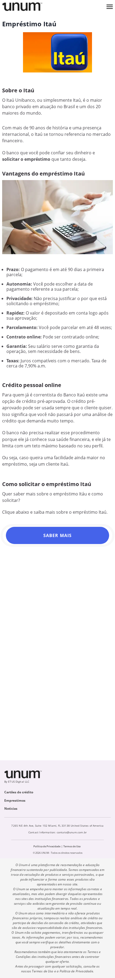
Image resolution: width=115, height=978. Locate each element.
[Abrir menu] (109, 7)
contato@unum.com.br (72, 832)
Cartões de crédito (18, 792)
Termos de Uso (72, 846)
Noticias (10, 808)
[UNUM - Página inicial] (22, 7)
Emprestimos (14, 800)
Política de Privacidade (46, 846)
